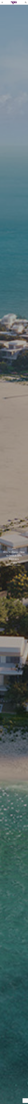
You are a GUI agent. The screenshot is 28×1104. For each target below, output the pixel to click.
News (14, 548)
